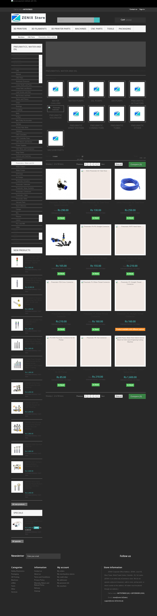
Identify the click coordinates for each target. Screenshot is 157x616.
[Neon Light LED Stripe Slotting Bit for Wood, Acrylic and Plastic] (17, 283)
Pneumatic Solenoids (23, 184)
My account (63, 567)
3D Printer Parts (60, 28)
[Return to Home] (13, 37)
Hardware (19, 131)
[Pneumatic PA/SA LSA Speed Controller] (130, 240)
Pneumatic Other (21, 199)
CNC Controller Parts (23, 138)
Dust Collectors (21, 206)
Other (18, 227)
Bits (17, 213)
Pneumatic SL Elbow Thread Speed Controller (61, 203)
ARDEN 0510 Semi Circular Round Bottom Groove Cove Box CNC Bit (33, 485)
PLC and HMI (20, 223)
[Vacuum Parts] (55, 138)
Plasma (18, 216)
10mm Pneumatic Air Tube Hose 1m (130, 203)
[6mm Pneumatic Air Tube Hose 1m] (95, 184)
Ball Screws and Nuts (23, 95)
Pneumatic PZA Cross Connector (61, 315)
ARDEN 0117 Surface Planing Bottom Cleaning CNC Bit (33, 464)
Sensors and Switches (23, 156)
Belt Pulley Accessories (24, 120)
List (145, 158)
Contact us (133, 9)
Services (16, 241)
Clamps (18, 209)
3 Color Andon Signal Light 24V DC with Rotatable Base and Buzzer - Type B (33, 259)
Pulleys (18, 117)
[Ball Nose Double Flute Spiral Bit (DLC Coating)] (17, 325)
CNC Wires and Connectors (25, 149)
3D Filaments (39, 28)
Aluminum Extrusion (22, 81)
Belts (17, 113)
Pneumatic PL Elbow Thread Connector (96, 315)
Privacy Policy (39, 580)
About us (37, 574)
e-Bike (15, 231)
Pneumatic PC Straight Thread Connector (130, 315)
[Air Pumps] (117, 89)
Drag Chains (20, 152)
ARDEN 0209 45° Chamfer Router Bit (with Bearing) (32, 405)
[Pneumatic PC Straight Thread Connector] (130, 295)
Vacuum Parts (20, 202)
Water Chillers (20, 167)
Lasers (18, 220)
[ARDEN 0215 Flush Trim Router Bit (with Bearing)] (17, 388)
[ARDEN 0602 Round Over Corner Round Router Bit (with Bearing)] (17, 427)
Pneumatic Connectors (23, 191)
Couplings (19, 110)
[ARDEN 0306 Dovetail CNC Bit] (17, 449)
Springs (18, 124)
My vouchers (61, 586)
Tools (110, 28)
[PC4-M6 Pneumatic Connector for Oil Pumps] (61, 351)
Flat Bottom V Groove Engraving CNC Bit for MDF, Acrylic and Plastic (33, 301)
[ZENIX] (32, 17)
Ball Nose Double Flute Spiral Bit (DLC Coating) (33, 322)
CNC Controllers (21, 135)
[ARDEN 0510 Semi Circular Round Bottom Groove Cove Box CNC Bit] (17, 487)
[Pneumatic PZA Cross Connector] (61, 295)
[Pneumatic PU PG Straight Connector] (95, 240)
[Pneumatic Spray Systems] (76, 114)
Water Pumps (20, 170)
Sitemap (37, 591)
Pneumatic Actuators (23, 181)
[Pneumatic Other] (137, 114)
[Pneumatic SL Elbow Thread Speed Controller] (61, 184)
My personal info (63, 583)
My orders (60, 571)
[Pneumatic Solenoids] (55, 109)
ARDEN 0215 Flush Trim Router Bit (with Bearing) (32, 385)
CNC (17, 71)
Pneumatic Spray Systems (25, 188)
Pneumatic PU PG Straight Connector (95, 259)
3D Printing (17, 63)
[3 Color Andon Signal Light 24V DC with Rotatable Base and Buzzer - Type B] (17, 261)
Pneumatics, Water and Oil (25, 163)
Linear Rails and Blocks (24, 88)
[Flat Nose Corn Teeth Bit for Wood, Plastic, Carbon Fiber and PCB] (17, 344)
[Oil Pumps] (96, 89)
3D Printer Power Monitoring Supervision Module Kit (33, 521)
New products (22, 250)
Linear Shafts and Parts (24, 85)
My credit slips (62, 577)
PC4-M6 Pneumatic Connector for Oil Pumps (61, 370)
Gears (18, 103)
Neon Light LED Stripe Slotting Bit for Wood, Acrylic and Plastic (33, 280)
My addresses (62, 580)
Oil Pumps (19, 174)
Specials (18, 512)
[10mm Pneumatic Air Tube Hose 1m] (130, 184)
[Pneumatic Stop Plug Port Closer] (61, 240)
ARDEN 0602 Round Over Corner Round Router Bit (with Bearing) (33, 426)
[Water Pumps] (76, 89)
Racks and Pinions (22, 99)
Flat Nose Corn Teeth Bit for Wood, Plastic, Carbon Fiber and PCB (33, 342)
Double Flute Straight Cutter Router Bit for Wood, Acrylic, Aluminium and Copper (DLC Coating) (33, 363)
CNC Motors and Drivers (24, 142)
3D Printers (20, 28)
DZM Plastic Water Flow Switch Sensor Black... (130, 370)
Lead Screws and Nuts (23, 92)
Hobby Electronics (20, 56)
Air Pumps (19, 177)
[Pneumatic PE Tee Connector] (95, 351)
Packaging (125, 28)
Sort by (48, 156)
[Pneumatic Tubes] (117, 114)
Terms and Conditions (42, 577)
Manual (18, 74)
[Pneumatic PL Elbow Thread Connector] (95, 295)
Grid (141, 158)
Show (78, 156)
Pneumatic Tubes (22, 195)
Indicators (19, 159)
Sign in (142, 9)
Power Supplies (21, 145)
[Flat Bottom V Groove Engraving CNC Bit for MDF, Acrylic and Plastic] (17, 303)
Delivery (37, 588)
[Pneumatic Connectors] (96, 114)
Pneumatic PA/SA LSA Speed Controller (130, 259)
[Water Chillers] (55, 89)
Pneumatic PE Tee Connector (95, 369)
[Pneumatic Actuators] (137, 89)
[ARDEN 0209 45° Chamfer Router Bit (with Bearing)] (17, 408)
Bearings (19, 106)
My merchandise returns (65, 574)
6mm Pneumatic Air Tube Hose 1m (95, 203)
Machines (80, 28)
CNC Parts (96, 28)
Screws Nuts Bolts (22, 127)
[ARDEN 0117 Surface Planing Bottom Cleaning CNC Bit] (17, 467)
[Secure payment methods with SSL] (78, 3)
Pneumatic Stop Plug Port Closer (61, 259)
